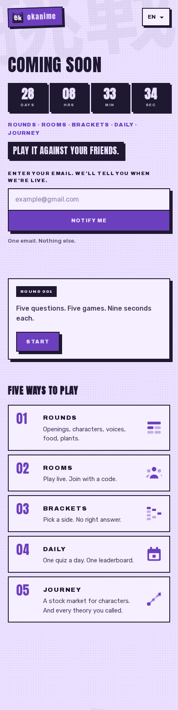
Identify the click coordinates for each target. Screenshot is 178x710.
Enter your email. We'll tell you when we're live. (79, 177)
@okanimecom (149, 674)
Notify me (89, 221)
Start (38, 342)
